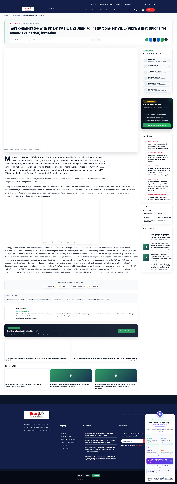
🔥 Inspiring (49, 286)
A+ (99, 40)
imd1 (73, 299)
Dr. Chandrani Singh (33, 299)
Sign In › (166, 465)
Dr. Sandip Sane (57, 299)
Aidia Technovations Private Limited (16, 299)
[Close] (173, 416)
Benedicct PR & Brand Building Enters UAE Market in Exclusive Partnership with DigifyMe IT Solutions (100, 441)
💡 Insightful (63, 286)
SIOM (108, 299)
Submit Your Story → (126, 331)
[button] (138, 4)
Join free (96, 475)
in (158, 40)
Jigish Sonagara (81, 299)
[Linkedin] (150, 5)
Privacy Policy (138, 445)
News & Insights (15, 15)
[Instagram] (147, 5)
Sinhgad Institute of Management (96, 299)
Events (80, 475)
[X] (152, 5)
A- (93, 40)
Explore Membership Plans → (157, 125)
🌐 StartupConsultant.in (22, 311)
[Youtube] (154, 5)
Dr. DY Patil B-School (45, 299)
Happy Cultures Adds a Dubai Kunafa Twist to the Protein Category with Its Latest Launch (158, 146)
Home (6, 15)
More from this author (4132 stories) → (27, 318)
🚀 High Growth (79, 286)
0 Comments (43, 40)
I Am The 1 (66, 299)
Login (88, 475)
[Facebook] (145, 5)
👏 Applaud (93, 286)
